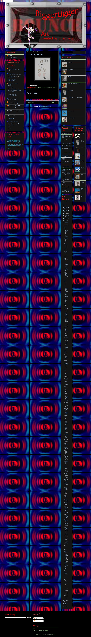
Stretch (9, 129)
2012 (64, 607)
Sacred (9, 85)
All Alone (66, 512)
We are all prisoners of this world (66, 288)
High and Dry (66, 562)
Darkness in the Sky (66, 232)
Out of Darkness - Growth (66, 508)
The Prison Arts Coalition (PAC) (65, 187)
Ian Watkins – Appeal (12, 99)
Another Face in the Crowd (66, 489)
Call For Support (11, 108)
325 (34, 628)
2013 (64, 206)
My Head (82, 196)
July (66, 220)
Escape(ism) (66, 480)
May (66, 224)
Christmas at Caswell (66, 592)
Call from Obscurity (66, 371)
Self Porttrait (66, 306)
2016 (64, 202)
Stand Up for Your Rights (66, 268)
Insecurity (82, 175)
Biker (65, 466)
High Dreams (65, 497)
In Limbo (66, 337)
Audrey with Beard (66, 558)
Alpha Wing (66, 500)
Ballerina (66, 432)
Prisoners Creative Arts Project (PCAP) (66, 173)
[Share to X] (33, 85)
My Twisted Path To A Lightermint (66, 398)
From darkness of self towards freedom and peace (66, 322)
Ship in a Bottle (82, 161)
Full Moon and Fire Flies (66, 429)
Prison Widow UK (11, 88)
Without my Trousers (66, 452)
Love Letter (66, 236)
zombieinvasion (66, 340)
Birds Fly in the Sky (66, 409)
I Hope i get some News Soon (74, 83)
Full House (66, 384)
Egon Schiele (66, 565)
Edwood (65, 504)
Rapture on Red (66, 471)
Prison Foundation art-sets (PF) (66, 170)
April (66, 226)
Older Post (54, 102)
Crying (65, 328)
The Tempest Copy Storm (66, 457)
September (67, 215)
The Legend (66, 444)
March (66, 228)
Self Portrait (66, 547)
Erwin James (11, 118)
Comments (37, 620)
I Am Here (65, 437)
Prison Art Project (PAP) (65, 167)
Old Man (69, 76)
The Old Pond (65, 352)
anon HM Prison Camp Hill (41, 87)
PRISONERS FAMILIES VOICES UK (14, 77)
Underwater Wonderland (66, 585)
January (66, 603)
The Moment (66, 520)
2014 (64, 204)
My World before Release (66, 246)
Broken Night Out (66, 331)
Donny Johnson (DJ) (66, 148)
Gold (65, 418)
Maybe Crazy (70, 69)
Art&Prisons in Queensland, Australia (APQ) (66, 136)
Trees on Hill (66, 575)
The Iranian (64, 184)
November (67, 210)
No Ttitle (66, 377)
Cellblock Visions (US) (66, 143)
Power (65, 568)
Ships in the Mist (66, 597)
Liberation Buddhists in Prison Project (66, 156)
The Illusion (66, 283)
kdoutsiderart (11, 73)
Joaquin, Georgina (71, 118)
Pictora (63, 164)
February (66, 600)
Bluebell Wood (66, 448)
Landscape (66, 406)
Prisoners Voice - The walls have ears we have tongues (14, 106)
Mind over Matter (66, 301)
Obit (65, 386)
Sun (68, 104)
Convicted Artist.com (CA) (66, 146)
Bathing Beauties (82, 189)
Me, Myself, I (66, 581)
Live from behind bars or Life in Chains (66, 276)
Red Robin (66, 493)
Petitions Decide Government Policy (14, 70)
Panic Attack (70, 63)
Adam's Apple (65, 361)
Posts (36, 618)
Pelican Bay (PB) (65, 162)
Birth (65, 550)
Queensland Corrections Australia (66, 176)
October (66, 213)
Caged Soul (65, 572)
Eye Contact (70, 90)
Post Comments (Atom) (45, 106)
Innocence (66, 416)
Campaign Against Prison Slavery (40, 630)
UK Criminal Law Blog (12, 98)
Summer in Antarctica (66, 253)
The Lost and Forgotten (66, 537)
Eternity (66, 355)
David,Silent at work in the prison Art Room (66, 312)
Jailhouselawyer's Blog (12, 102)
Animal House (66, 552)
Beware (65, 502)
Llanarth (66, 589)
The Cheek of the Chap (66, 516)
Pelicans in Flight (82, 168)
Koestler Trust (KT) (66, 153)
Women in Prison (11, 115)
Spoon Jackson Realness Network (13, 83)
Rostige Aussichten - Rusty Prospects (75, 97)
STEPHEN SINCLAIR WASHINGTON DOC (12, 80)
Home (42, 102)
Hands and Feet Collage (66, 422)
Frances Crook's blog (12, 94)
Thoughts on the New (66, 240)
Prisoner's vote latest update (13, 103)
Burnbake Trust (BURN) (65, 140)
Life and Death (66, 541)
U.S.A (65, 570)
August (66, 218)
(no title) (63, 60)
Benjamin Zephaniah (66, 484)
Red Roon (66, 544)
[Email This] (30, 85)
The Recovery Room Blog (13, 121)
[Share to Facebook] (35, 85)
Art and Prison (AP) (66, 133)
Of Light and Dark (66, 343)
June (66, 222)
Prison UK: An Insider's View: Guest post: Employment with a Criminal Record (14, 90)
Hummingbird (71, 111)
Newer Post (30, 102)
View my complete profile (12, 57)
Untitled (65, 250)
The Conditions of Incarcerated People (66, 261)
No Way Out (66, 379)
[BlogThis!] (32, 85)
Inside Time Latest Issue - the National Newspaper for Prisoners (14, 112)
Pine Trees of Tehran (66, 295)
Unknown (10, 55)
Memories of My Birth (66, 463)
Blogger (53, 634)
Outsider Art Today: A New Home (14, 74)
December (67, 207)
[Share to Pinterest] (36, 85)
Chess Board (66, 555)
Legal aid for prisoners (12, 95)
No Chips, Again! (66, 403)
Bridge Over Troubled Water (66, 475)
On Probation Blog (11, 68)
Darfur (65, 375)
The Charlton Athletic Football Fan (66, 531)
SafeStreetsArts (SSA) (65, 180)
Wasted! (66, 434)
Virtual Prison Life (66, 358)
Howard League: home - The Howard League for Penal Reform (13, 125)
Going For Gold (66, 413)
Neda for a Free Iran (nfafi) (66, 159)
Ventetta (66, 578)
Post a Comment (32, 96)
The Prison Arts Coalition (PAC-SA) (65, 191)
